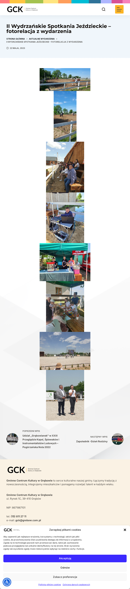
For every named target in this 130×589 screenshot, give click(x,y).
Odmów (65, 567)
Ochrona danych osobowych (76, 584)
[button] (125, 530)
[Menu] (119, 9)
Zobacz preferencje (65, 577)
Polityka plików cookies (49, 584)
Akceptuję (65, 558)
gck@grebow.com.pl (28, 520)
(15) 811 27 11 (18, 516)
